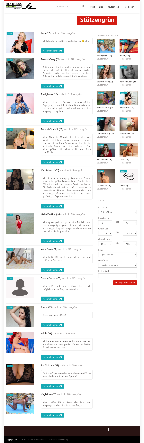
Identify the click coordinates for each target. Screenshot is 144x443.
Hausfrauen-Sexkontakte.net (35, 439)
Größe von (103, 228)
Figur (100, 249)
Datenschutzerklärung (58, 439)
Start (92, 7)
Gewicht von (104, 239)
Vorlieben (130, 7)
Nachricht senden (51, 50)
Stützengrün (68, 33)
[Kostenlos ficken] (21, 7)
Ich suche (102, 207)
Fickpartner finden (126, 282)
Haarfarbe (103, 260)
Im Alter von (104, 218)
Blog (101, 7)
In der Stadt (103, 271)
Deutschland (113, 7)
